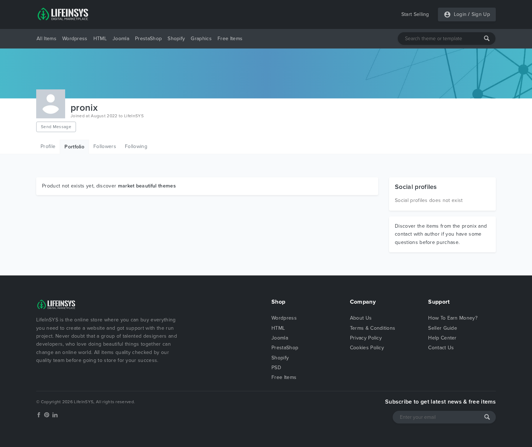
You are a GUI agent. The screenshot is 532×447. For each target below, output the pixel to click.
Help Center (442, 338)
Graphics (201, 38)
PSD (276, 367)
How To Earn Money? (452, 318)
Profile (48, 146)
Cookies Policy (367, 348)
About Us (361, 318)
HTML (100, 38)
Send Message (56, 126)
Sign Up (481, 14)
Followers (104, 146)
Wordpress (75, 38)
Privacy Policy (366, 338)
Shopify (176, 38)
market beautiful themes (147, 186)
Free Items (230, 38)
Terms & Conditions (373, 328)
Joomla (121, 38)
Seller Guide (442, 328)
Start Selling (415, 14)
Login (460, 14)
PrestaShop (148, 38)
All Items (46, 38)
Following (136, 146)
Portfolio (74, 147)
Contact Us (441, 348)
